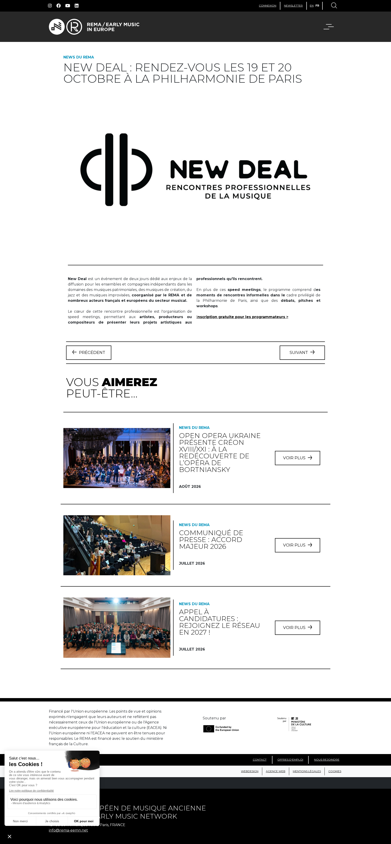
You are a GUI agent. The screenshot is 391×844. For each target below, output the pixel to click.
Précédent (92, 352)
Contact (260, 759)
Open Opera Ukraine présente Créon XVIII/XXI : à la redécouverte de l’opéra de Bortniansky (220, 452)
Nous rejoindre (326, 759)
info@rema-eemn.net (68, 830)
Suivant (299, 352)
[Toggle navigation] (334, 5)
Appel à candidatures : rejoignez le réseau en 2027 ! (219, 622)
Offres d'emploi (290, 759)
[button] (331, 27)
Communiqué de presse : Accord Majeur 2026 (211, 540)
